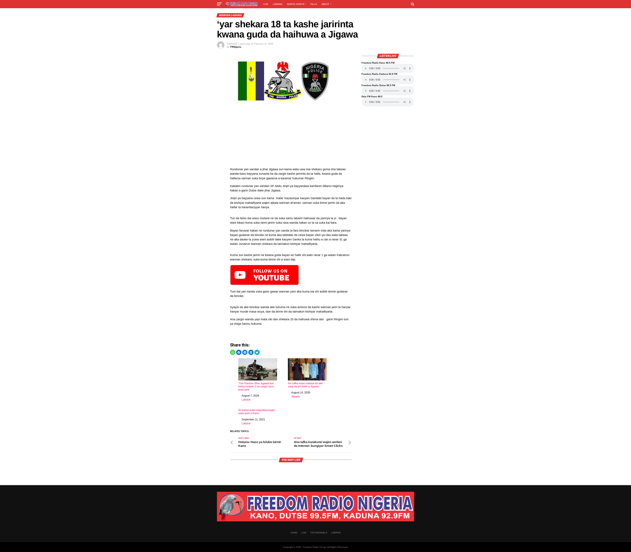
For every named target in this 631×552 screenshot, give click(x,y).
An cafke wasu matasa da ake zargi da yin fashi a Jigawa (305, 385)
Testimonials (318, 532)
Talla (313, 4)
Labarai (277, 4)
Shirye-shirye (295, 4)
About (325, 4)
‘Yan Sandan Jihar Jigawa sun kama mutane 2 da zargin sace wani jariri (256, 386)
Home (294, 532)
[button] (232, 352)
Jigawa (295, 396)
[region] (291, 139)
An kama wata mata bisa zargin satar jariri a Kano (256, 412)
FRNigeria (235, 47)
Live (265, 4)
